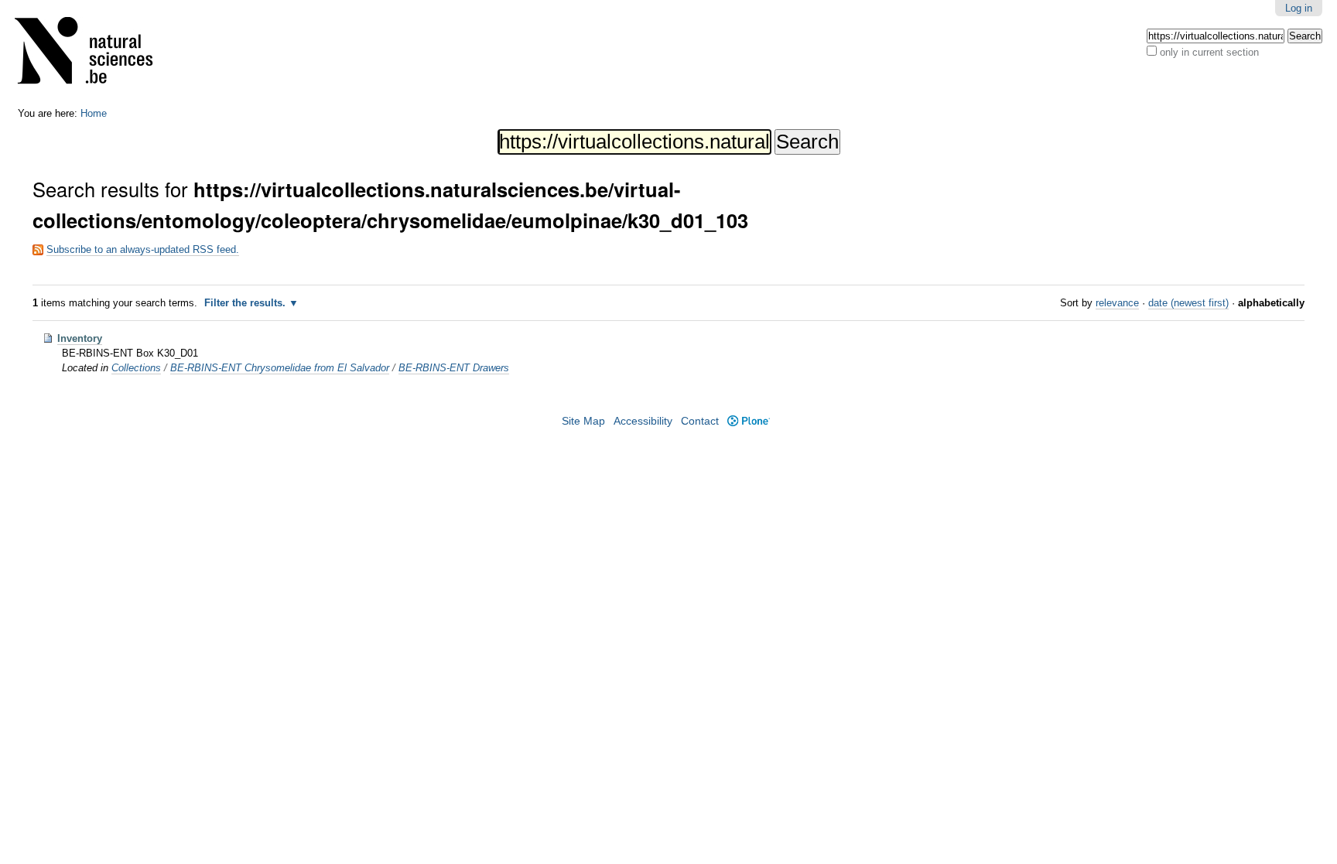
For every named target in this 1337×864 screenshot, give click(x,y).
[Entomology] (94, 53)
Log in (1298, 8)
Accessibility (643, 421)
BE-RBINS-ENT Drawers (453, 368)
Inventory (79, 338)
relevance (1117, 303)
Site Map (583, 421)
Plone (748, 421)
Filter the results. (246, 303)
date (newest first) (1188, 303)
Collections (136, 368)
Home (93, 113)
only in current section (1209, 52)
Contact (700, 421)
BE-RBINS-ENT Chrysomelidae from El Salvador (279, 368)
